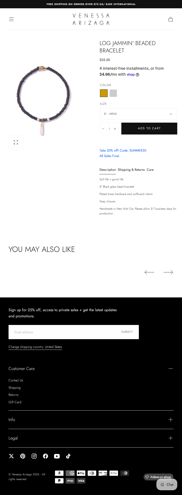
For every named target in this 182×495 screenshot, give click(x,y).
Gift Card (15, 402)
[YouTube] (57, 456)
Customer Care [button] (22, 368)
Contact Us (16, 380)
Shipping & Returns (131, 170)
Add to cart (149, 128)
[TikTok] (68, 456)
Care (150, 170)
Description (108, 170)
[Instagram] (34, 456)
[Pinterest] (23, 456)
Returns (13, 394)
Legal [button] (13, 438)
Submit (127, 332)
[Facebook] (45, 456)
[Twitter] (11, 456)
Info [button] (12, 419)
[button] (11, 19)
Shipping (15, 387)
